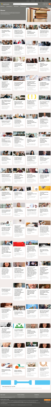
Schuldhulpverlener (9, 6)
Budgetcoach (2, 6)
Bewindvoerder (16, 6)
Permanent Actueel (23, 6)
